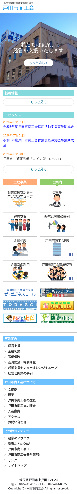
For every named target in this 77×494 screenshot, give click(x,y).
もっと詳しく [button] (38, 63)
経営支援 (13, 345)
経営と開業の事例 (20, 373)
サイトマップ (16, 465)
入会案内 (13, 411)
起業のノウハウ (18, 438)
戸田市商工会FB (19, 449)
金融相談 (13, 351)
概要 (10, 394)
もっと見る (38, 102)
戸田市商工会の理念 (21, 405)
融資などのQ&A (18, 443)
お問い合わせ (16, 422)
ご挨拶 (12, 389)
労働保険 (13, 356)
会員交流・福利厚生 (21, 362)
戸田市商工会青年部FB (23, 454)
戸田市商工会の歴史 (21, 400)
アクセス (13, 416)
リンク (12, 460)
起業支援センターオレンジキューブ (32, 367)
